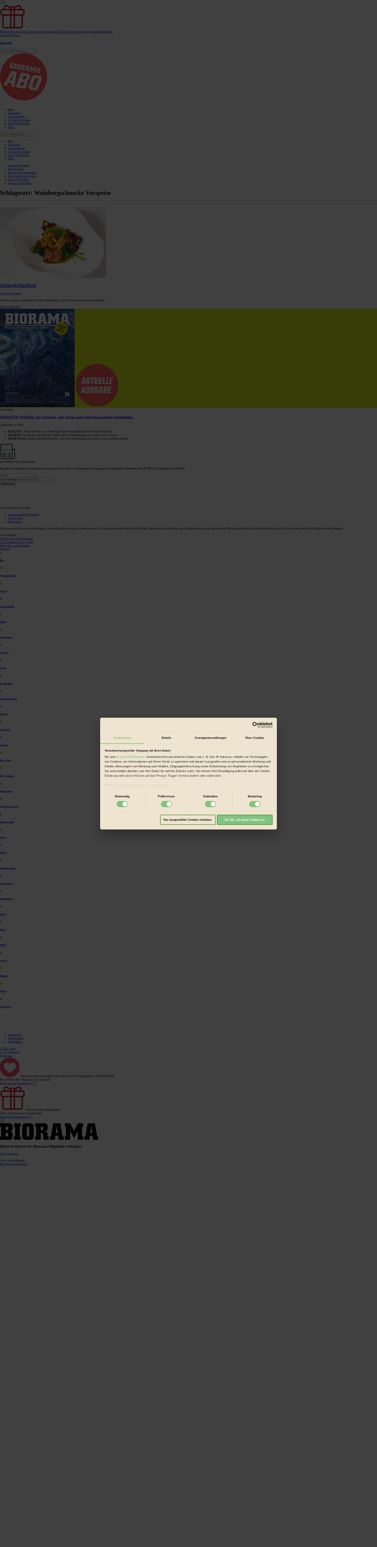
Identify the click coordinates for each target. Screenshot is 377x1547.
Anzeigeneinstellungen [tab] (210, 737)
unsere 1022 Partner (130, 756)
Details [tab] (166, 737)
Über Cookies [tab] (254, 737)
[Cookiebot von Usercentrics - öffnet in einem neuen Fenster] (255, 725)
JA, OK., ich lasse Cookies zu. (244, 820)
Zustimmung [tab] (122, 737)
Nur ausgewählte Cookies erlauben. (188, 820)
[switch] (166, 804)
